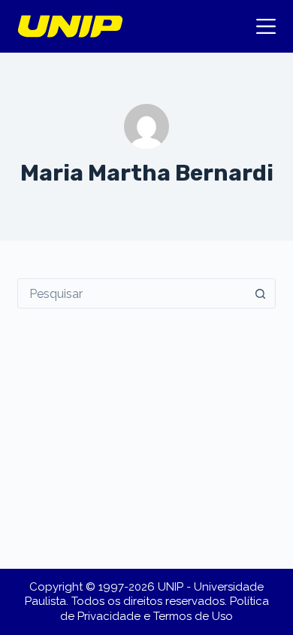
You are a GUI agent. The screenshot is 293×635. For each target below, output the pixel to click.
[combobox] (132, 293)
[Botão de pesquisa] (260, 293)
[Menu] (266, 26)
